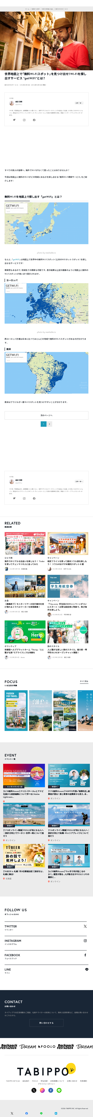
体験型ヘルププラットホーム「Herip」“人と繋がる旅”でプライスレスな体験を (24, 651)
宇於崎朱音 (67, 614)
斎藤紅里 (24, 569)
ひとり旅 (8, 558)
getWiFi (16, 259)
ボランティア (10, 646)
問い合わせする (46, 1023)
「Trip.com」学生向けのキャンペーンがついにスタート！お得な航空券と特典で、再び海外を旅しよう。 (67, 607)
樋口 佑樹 (24, 612)
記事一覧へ (79, 103)
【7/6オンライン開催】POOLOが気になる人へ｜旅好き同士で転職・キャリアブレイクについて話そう (69, 833)
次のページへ (46, 415)
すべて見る (84, 681)
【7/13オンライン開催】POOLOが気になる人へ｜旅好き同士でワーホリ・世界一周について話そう (23, 833)
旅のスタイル (53, 646)
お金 (7, 600)
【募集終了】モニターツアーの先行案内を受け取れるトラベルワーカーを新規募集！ (24, 605)
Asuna (23, 657)
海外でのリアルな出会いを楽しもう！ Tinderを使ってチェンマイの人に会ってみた (25, 562)
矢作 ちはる (67, 569)
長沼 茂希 (18, 102)
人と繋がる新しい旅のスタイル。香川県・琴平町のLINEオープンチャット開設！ (67, 651)
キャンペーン (53, 558)
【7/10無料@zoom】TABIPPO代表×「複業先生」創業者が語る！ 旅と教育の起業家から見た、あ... (69, 792)
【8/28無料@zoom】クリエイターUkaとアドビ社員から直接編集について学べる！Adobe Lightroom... (23, 794)
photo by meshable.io (46, 252)
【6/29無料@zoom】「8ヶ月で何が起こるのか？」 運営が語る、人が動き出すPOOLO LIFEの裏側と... (68, 874)
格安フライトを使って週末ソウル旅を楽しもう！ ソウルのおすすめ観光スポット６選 (67, 562)
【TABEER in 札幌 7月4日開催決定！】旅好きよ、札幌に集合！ (23, 872)
